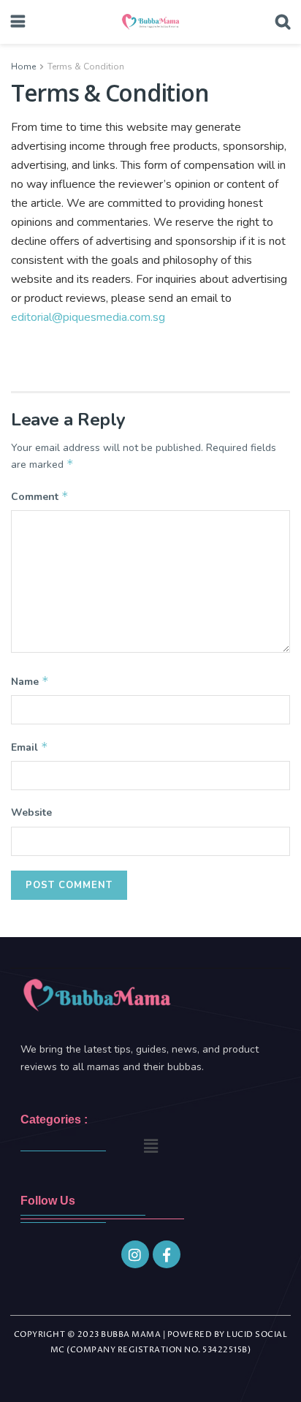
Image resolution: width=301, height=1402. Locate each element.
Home (23, 66)
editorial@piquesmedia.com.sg (88, 317)
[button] (150, 1146)
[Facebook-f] (166, 1254)
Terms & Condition (85, 66)
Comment (40, 496)
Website (31, 812)
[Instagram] (135, 1254)
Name (30, 681)
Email (29, 747)
